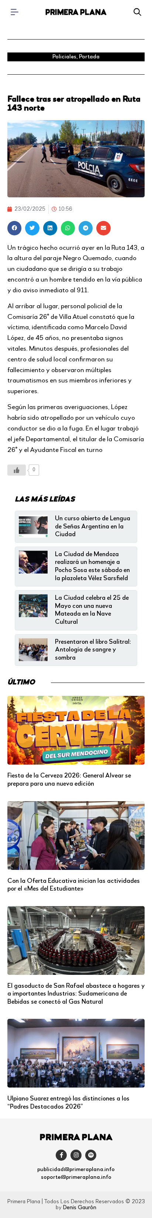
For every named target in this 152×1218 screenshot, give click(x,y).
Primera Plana (76, 13)
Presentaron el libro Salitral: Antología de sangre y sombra (93, 650)
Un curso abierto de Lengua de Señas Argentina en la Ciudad (92, 526)
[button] (14, 228)
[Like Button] (16, 470)
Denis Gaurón (79, 1208)
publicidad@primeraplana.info (76, 1170)
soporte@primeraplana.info (76, 1177)
